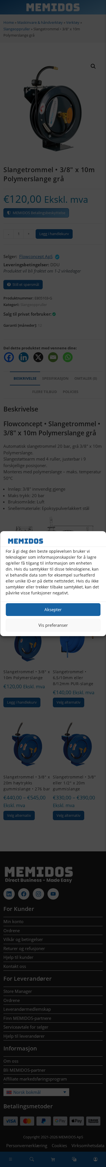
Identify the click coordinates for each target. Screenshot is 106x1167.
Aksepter (53, 609)
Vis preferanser (53, 625)
